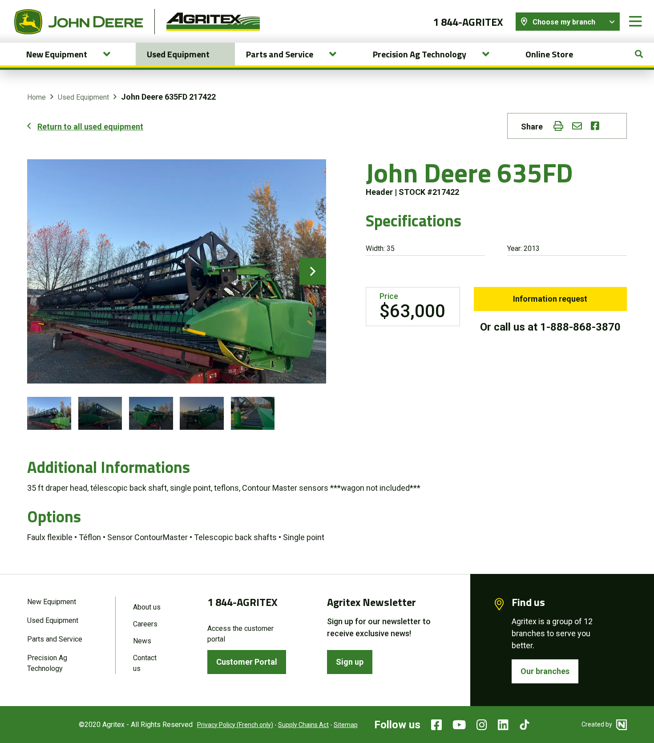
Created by (597, 724)
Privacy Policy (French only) (235, 724)
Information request (550, 298)
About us (147, 607)
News (142, 641)
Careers (145, 624)
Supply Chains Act (303, 724)
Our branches (545, 671)
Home (36, 97)
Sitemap (346, 724)
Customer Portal (246, 661)
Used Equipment (178, 54)
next (312, 271)
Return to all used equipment (90, 126)
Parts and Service (54, 639)
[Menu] (635, 21)
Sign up (349, 661)
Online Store (549, 54)
